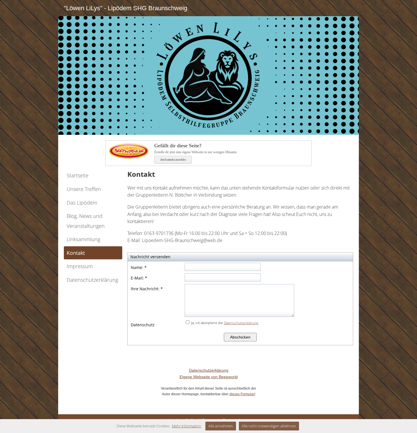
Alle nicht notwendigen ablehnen (269, 425)
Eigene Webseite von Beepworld (209, 377)
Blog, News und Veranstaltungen (86, 221)
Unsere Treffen (84, 189)
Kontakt (76, 252)
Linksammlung (83, 239)
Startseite (78, 175)
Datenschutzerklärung (92, 279)
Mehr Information (186, 425)
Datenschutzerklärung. (241, 322)
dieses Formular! (242, 394)
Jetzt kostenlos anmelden (173, 159)
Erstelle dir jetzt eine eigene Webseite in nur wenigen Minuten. (195, 148)
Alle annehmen (220, 425)
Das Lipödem (82, 202)
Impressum (80, 266)
